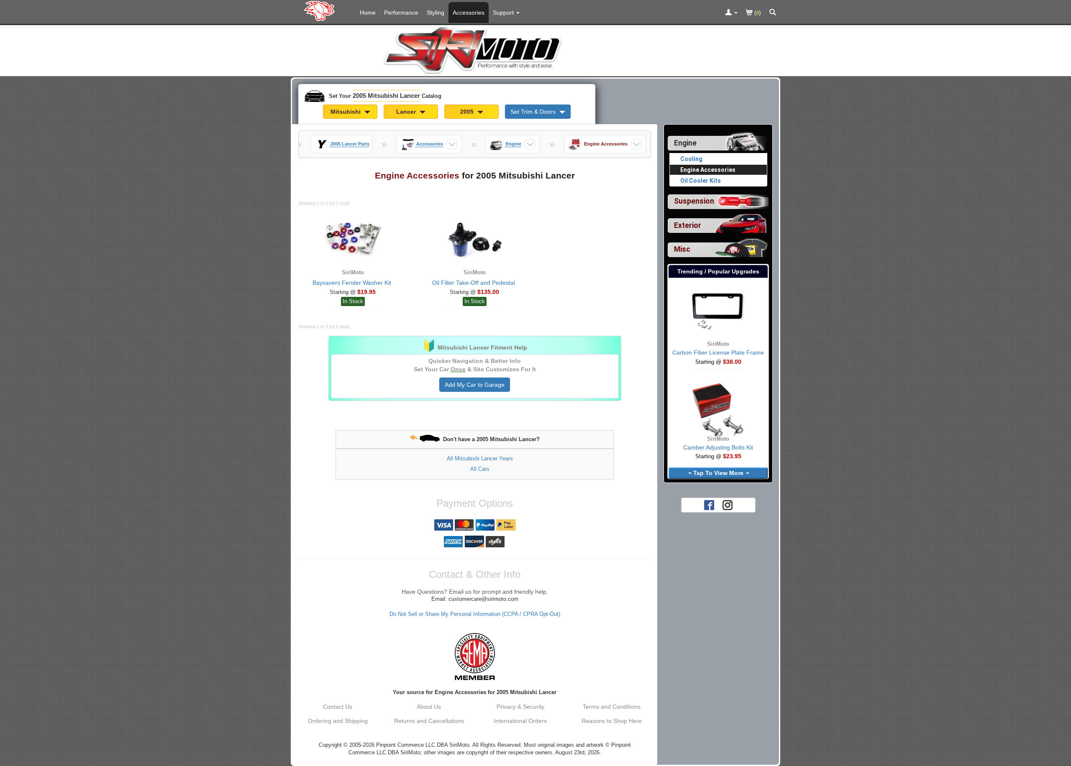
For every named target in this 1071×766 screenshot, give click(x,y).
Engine (685, 143)
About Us (429, 706)
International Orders (520, 720)
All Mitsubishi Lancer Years (480, 458)
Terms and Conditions (612, 706)
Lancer (407, 111)
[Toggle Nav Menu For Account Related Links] (731, 13)
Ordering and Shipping (338, 720)
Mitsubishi (346, 111)
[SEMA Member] (474, 656)
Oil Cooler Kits (700, 180)
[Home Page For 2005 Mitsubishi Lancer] (321, 10)
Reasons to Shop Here (612, 720)
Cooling (691, 159)
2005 (467, 111)
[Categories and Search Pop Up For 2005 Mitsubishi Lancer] (772, 13)
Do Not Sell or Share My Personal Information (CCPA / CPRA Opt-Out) (474, 614)
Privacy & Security (520, 706)
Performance (401, 12)
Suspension (694, 201)
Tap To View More (718, 473)
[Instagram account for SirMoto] (728, 504)
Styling (435, 12)
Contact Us (337, 706)
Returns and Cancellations (429, 720)
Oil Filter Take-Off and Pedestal (473, 282)
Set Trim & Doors (533, 111)
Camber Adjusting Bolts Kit (718, 447)
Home (368, 12)
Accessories (468, 12)
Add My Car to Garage (475, 384)
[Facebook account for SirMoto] (709, 504)
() (757, 12)
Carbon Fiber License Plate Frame (718, 352)
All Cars (479, 469)
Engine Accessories (707, 169)
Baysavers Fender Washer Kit (352, 282)
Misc (682, 249)
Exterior (687, 225)
